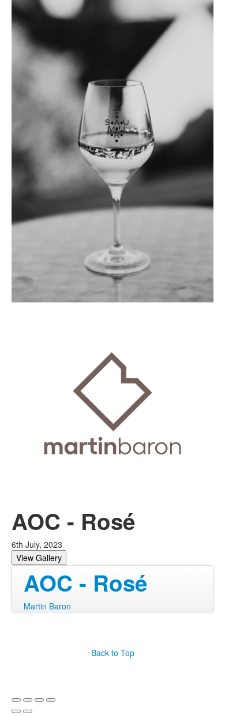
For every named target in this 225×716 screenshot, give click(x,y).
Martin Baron (47, 606)
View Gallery (39, 557)
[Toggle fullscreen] (39, 700)
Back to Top (112, 652)
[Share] (27, 700)
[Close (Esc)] (16, 700)
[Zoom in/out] (50, 700)
